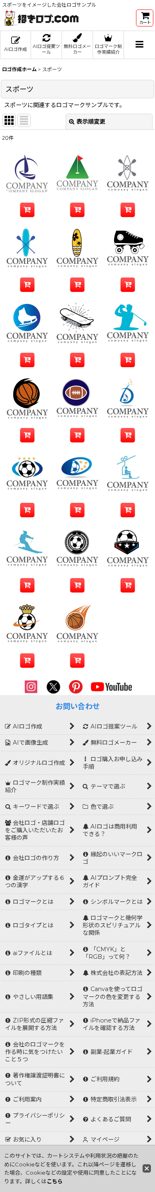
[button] (139, 45)
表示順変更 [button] (90, 121)
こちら (55, 1181)
